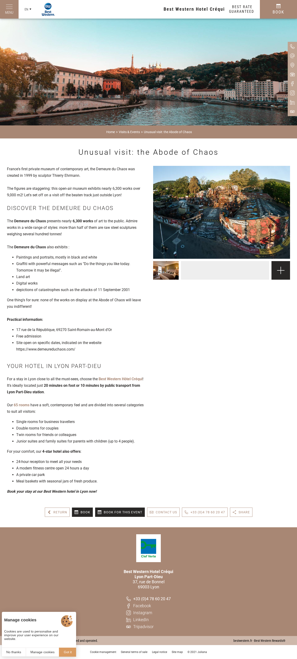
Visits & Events (129, 132)
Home (110, 132)
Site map (177, 652)
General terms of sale (134, 652)
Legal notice (159, 652)
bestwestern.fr (242, 641)
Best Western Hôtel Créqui (120, 379)
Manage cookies (42, 652)
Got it (68, 652)
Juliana (202, 652)
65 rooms (21, 405)
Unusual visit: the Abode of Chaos (168, 132)
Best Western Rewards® (269, 641)
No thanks (13, 652)
